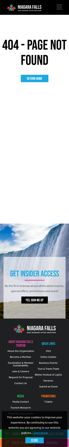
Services (48, 380)
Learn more (40, 433)
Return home (34, 78)
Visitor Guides (48, 357)
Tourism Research (20, 407)
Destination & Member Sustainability (20, 364)
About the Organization (20, 351)
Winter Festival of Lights (48, 374)
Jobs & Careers (20, 371)
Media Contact (21, 401)
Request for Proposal (21, 377)
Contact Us (20, 383)
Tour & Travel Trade (48, 368)
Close (34, 440)
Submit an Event (48, 386)
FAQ (48, 351)
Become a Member (20, 357)
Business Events (48, 362)
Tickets (48, 401)
